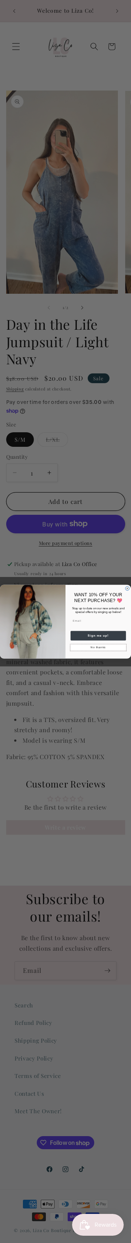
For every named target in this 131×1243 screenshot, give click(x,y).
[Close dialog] (127, 588)
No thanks (98, 647)
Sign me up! (98, 635)
